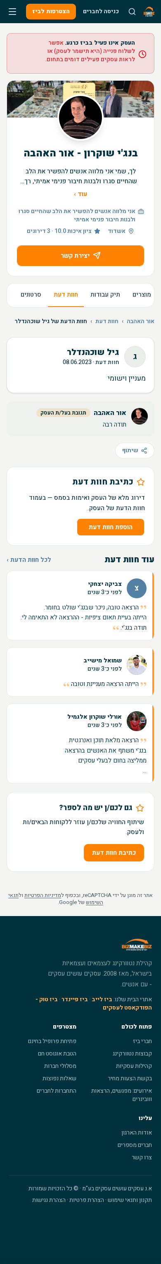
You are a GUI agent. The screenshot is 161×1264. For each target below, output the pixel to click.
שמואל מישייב (102, 661)
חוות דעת (66, 294)
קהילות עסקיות (134, 1066)
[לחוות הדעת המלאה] (80, 605)
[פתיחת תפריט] (12, 11)
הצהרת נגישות (49, 1200)
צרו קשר (142, 1157)
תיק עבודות (105, 294)
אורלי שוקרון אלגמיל (94, 717)
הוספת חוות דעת (111, 527)
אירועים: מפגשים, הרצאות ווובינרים (121, 1095)
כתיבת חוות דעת (114, 852)
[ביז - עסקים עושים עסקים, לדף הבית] (149, 11)
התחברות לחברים (56, 1091)
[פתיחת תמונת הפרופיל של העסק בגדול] (80, 117)
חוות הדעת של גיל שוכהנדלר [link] (50, 321)
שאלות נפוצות (59, 1078)
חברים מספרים (135, 1145)
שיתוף (130, 450)
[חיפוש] (132, 11)
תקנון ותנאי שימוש (130, 1200)
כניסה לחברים (101, 11)
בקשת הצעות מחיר (130, 1078)
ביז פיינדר (75, 999)
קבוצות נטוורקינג (132, 1053)
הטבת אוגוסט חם (57, 1053)
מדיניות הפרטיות (42, 895)
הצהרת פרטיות (86, 1200)
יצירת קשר (75, 255)
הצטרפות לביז (51, 11)
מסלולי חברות (60, 1066)
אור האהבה (140, 321)
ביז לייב (102, 999)
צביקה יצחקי (105, 584)
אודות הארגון (136, 1132)
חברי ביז (142, 1041)
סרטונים (31, 294)
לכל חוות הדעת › (29, 559)
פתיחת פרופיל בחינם (52, 1041)
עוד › (80, 194)
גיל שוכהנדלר (93, 352)
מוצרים (142, 294)
